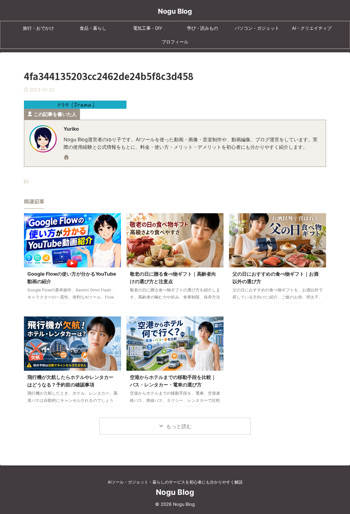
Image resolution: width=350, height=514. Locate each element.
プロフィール (175, 41)
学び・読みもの (202, 28)
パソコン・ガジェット (257, 28)
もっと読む (179, 426)
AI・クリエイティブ (312, 28)
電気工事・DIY (147, 28)
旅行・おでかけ (38, 28)
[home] (67, 157)
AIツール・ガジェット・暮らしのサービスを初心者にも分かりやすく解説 (175, 482)
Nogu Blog (175, 11)
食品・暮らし (93, 28)
